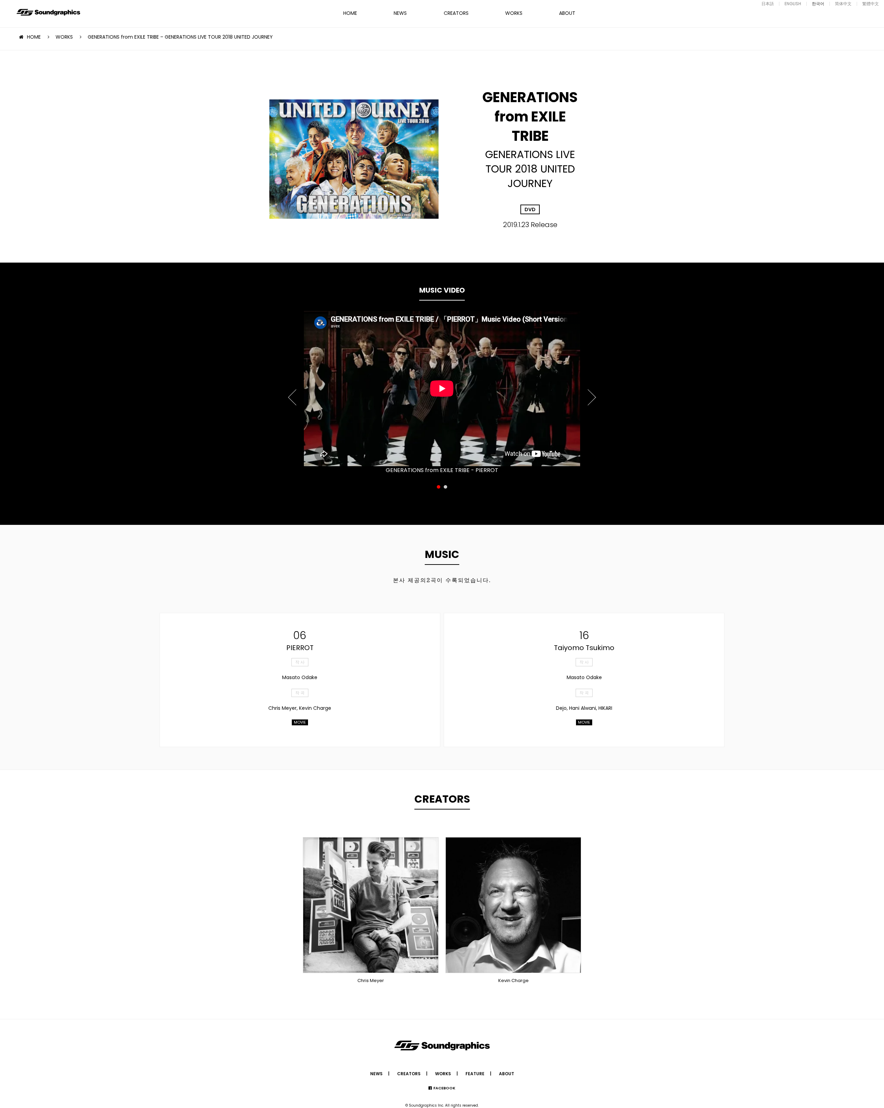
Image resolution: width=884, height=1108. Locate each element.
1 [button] (438, 487)
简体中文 (843, 4)
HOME (350, 13)
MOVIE (300, 722)
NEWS (400, 13)
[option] (442, 388)
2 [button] (445, 487)
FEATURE (474, 1074)
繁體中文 (870, 4)
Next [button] (591, 393)
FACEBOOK (444, 1088)
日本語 (767, 4)
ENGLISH (793, 4)
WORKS (513, 13)
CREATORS (456, 13)
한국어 (818, 4)
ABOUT (567, 13)
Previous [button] (293, 393)
